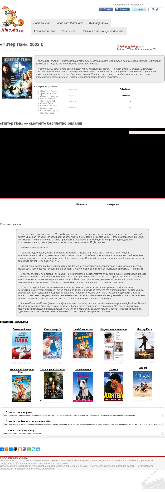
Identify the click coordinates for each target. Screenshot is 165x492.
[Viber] (24, 449)
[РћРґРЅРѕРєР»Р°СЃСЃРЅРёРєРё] (6, 449)
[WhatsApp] (29, 449)
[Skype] (33, 449)
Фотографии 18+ (44, 31)
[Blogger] (20, 449)
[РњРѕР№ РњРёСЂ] (11, 449)
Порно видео (68, 31)
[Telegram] (38, 449)
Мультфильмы (98, 23)
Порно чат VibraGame (69, 23)
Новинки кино (41, 23)
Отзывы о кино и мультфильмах (103, 31)
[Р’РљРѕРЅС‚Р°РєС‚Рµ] (2, 449)
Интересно (82, 204)
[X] (15, 449)
